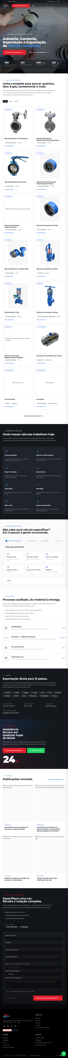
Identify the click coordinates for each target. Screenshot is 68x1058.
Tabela (16, 101)
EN (64, 1)
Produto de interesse (12, 971)
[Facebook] (11, 1026)
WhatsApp (38, 1040)
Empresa (5, 1038)
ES (61, 1)
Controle (37, 1022)
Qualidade (6, 1040)
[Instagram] (7, 1026)
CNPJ (17, 964)
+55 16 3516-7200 (39, 1038)
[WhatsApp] (6, 1)
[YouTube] (15, 1026)
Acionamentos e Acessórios (42, 1027)
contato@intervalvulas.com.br (43, 1042)
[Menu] (33, 5)
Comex (5, 1042)
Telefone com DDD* (11, 956)
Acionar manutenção (13, 750)
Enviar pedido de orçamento (47, 998)
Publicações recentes (8, 1047)
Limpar (9, 580)
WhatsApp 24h (37, 750)
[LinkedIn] (4, 1026)
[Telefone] (4, 1)
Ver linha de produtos (38, 52)
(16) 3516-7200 (11, 1)
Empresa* (8, 942)
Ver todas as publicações (55, 779)
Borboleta (38, 1018)
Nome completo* (10, 935)
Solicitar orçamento (13, 52)
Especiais (37, 1025)
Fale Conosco (50, 1)
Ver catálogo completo (33, 416)
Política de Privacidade (35, 1055)
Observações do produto (13, 978)
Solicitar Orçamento (19, 5)
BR (58, 1)
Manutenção (6, 1045)
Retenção (37, 1020)
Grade (5, 101)
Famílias (11, 101)
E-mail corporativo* (11, 949)
